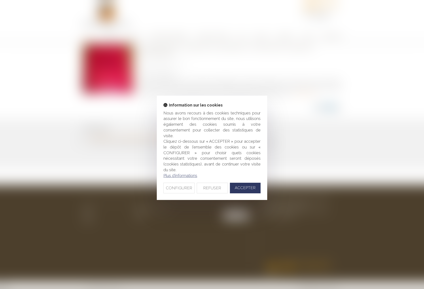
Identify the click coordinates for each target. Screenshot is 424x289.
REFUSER (212, 188)
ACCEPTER (245, 187)
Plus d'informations (180, 175)
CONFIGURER (179, 188)
